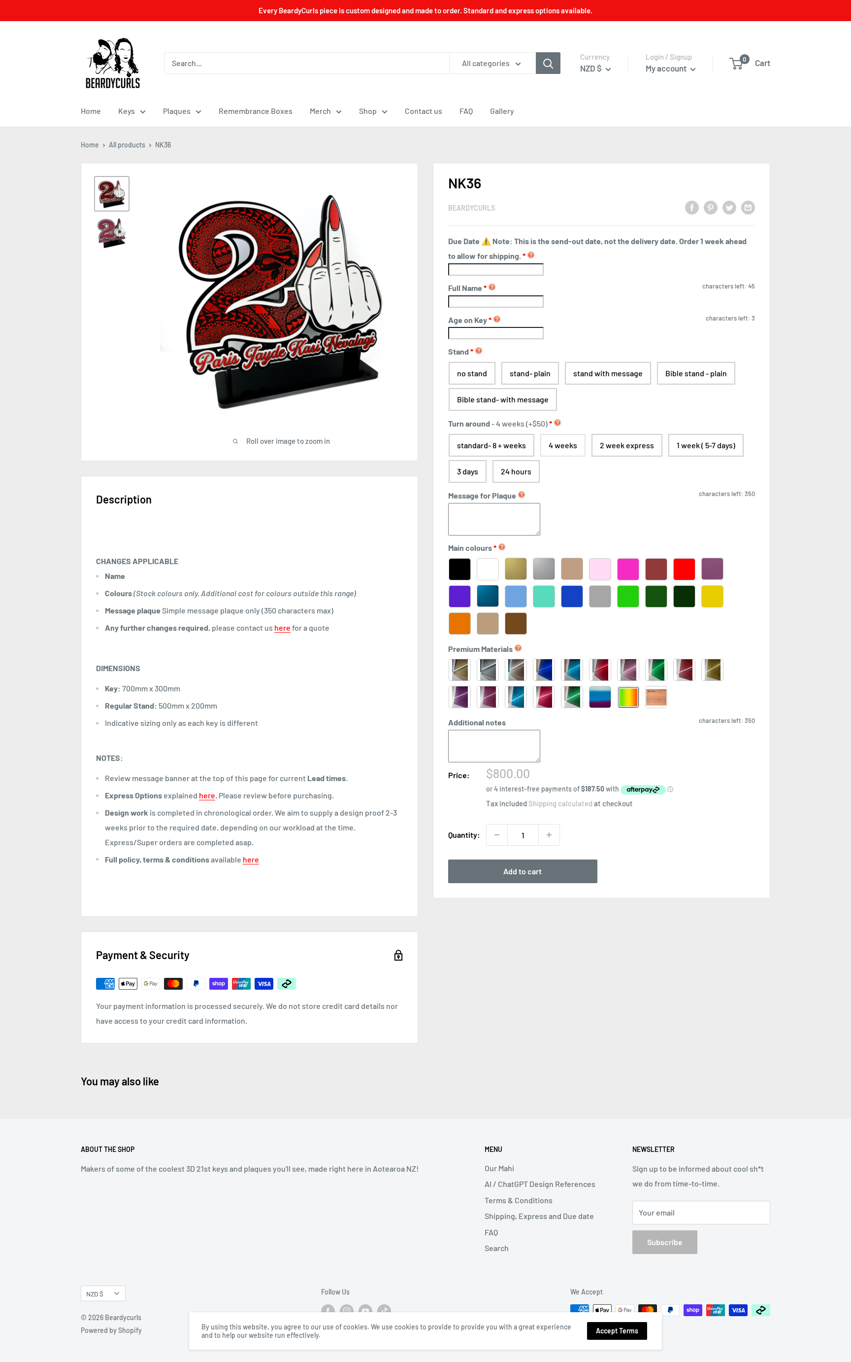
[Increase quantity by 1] (549, 834)
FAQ (466, 110)
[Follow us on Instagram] (347, 1311)
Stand (458, 351)
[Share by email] (748, 207)
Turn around (498, 423)
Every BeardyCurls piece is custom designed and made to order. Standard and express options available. (425, 10)
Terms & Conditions (519, 1200)
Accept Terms (617, 1330)
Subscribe (665, 1242)
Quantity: (464, 834)
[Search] (548, 63)
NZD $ (94, 1294)
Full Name (467, 287)
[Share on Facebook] (692, 207)
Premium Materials (480, 648)
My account (667, 68)
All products (127, 145)
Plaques (177, 110)
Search (497, 1248)
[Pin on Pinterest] (711, 207)
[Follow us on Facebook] (328, 1311)
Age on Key (469, 319)
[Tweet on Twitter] (729, 207)
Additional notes (477, 722)
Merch (320, 110)
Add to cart (522, 871)
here (282, 627)
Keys (126, 110)
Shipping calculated (560, 803)
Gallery (502, 110)
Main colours (470, 547)
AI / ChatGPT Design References (540, 1183)
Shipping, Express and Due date (539, 1215)
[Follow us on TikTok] (384, 1311)
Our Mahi (499, 1168)
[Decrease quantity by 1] (497, 834)
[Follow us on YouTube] (365, 1311)
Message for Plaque (482, 495)
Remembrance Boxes (256, 110)
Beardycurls (471, 208)
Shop (368, 110)
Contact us (423, 110)
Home (91, 110)
